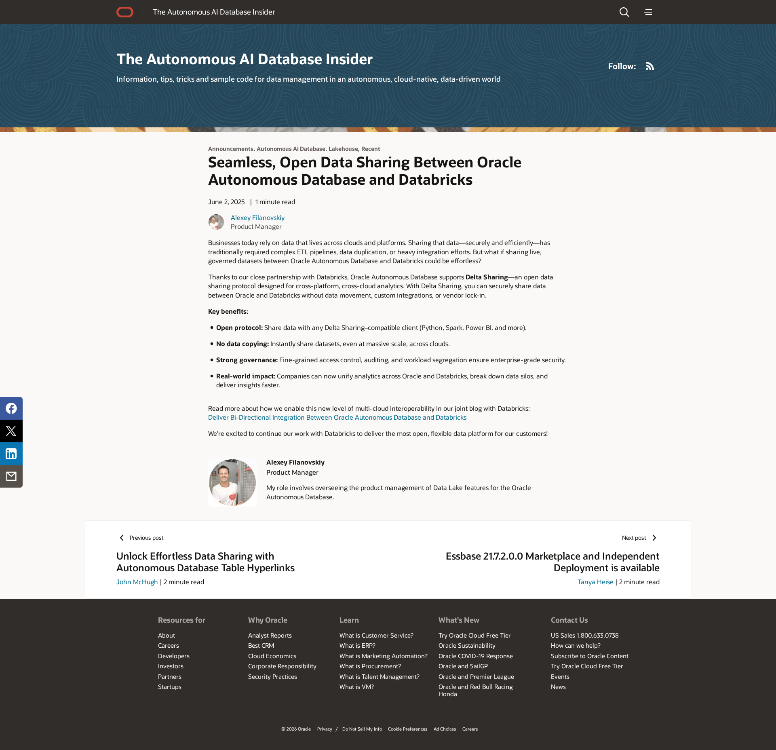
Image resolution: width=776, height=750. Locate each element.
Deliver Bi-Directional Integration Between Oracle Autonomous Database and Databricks (337, 417)
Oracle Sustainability (467, 645)
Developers (174, 656)
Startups (169, 686)
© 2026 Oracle (296, 729)
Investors (170, 666)
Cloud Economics (272, 656)
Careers (168, 645)
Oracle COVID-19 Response (476, 656)
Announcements (230, 148)
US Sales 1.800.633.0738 (585, 635)
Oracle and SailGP (463, 666)
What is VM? (357, 686)
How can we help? (576, 645)
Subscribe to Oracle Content (589, 656)
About (166, 635)
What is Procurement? (370, 666)
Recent (370, 148)
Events (560, 676)
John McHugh (137, 581)
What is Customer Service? (376, 635)
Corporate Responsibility (282, 666)
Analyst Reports (270, 635)
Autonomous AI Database (291, 148)
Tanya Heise (596, 581)
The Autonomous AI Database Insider (214, 12)
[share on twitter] (11, 431)
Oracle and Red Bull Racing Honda (476, 690)
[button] (624, 12)
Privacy (324, 729)
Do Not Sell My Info (362, 729)
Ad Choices (445, 729)
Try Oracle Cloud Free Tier (475, 635)
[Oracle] (124, 12)
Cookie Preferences (407, 729)
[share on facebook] (11, 408)
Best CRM (261, 645)
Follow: (622, 66)
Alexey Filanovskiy (258, 217)
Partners (169, 676)
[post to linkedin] (11, 453)
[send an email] (11, 476)
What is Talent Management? (380, 676)
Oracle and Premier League (476, 676)
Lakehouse (343, 148)
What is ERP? (357, 645)
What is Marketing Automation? (384, 656)
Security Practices (272, 676)
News (558, 686)
